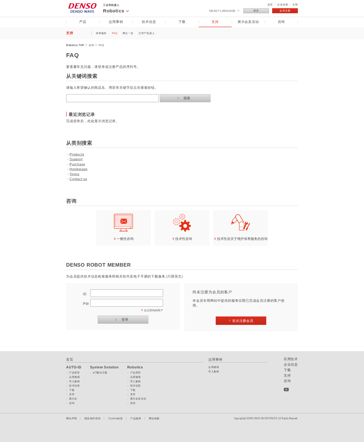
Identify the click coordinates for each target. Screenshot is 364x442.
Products (77, 154)
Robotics (135, 367)
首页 (270, 4)
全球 (295, 4)
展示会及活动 (248, 22)
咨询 (281, 22)
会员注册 (285, 10)
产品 (82, 22)
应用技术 (291, 359)
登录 (256, 10)
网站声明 (71, 418)
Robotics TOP (75, 45)
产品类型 (74, 372)
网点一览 (128, 33)
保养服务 (101, 33)
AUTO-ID (74, 367)
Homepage (78, 169)
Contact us (78, 179)
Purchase (77, 164)
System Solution (104, 367)
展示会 (73, 398)
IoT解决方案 (100, 372)
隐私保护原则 (92, 418)
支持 (215, 22)
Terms (74, 174)
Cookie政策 (115, 418)
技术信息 (149, 22)
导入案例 (74, 381)
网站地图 (154, 418)
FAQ (114, 33)
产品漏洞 (135, 418)
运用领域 (74, 377)
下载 (182, 22)
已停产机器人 (147, 33)
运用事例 (116, 22)
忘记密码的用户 (153, 310)
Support (76, 159)
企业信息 (282, 4)
